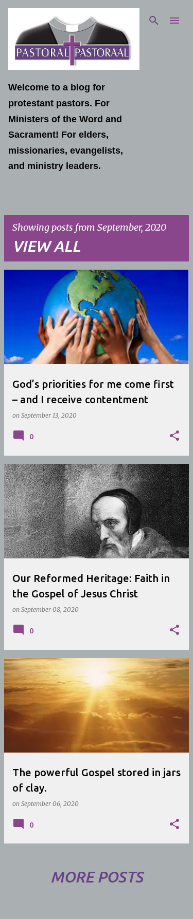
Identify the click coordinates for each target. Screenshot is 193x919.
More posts (96, 877)
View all (46, 246)
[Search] (154, 20)
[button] (174, 436)
